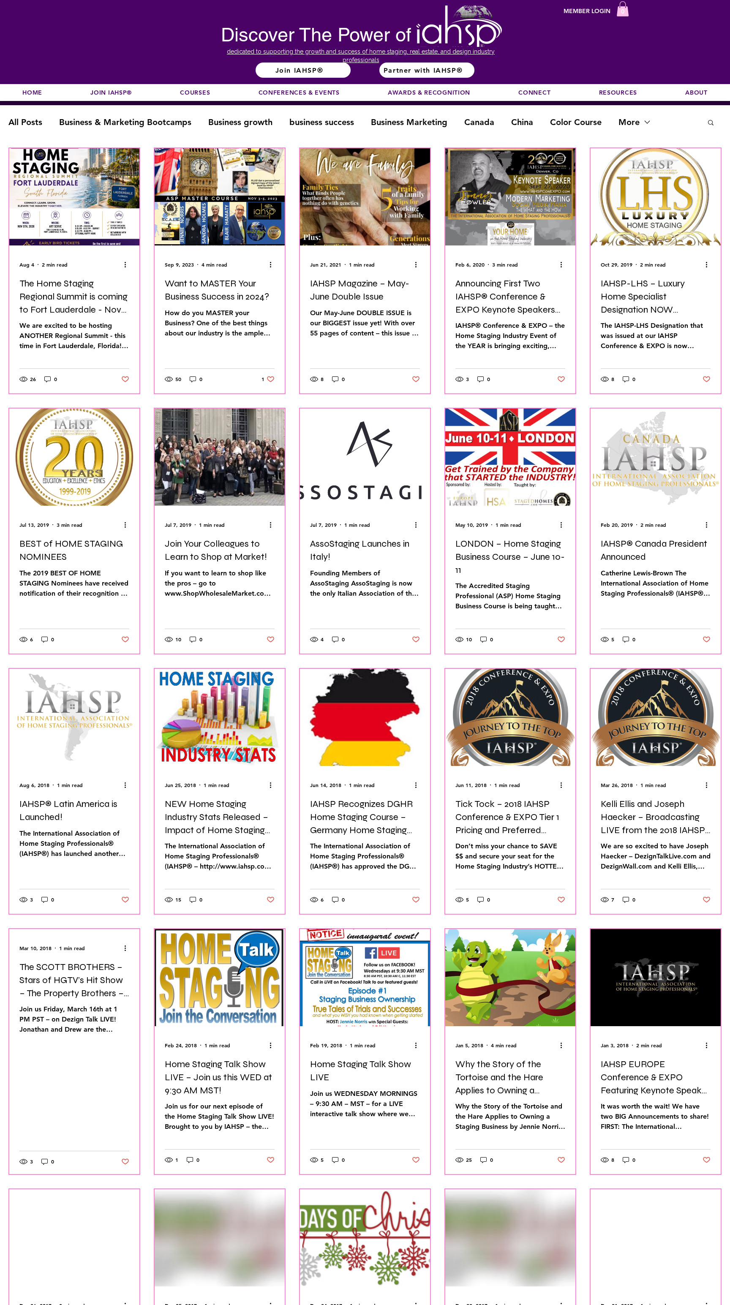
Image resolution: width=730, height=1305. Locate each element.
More (629, 122)
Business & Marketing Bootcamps (125, 122)
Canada (479, 122)
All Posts (25, 122)
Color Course (576, 122)
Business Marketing (409, 122)
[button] (622, 8)
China (522, 122)
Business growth (240, 122)
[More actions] (128, 264)
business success (321, 122)
